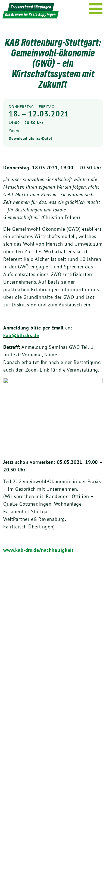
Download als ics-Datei (30, 138)
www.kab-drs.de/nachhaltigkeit (38, 550)
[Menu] (96, 8)
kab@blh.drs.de (21, 335)
